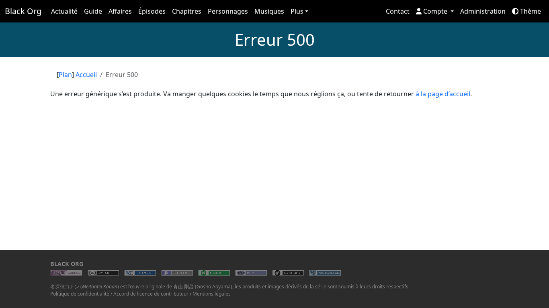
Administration (483, 11)
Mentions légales (212, 293)
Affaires (120, 11)
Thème (529, 11)
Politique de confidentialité (79, 293)
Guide (93, 11)
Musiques (269, 11)
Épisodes (152, 11)
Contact (398, 11)
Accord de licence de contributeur (150, 293)
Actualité (64, 11)
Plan (65, 74)
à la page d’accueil (443, 93)
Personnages (228, 11)
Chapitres (186, 11)
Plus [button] (297, 11)
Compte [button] (435, 11)
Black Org (23, 11)
